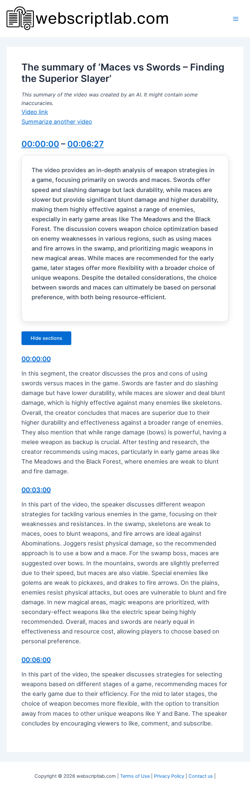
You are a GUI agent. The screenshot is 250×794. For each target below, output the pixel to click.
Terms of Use (135, 776)
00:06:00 (36, 660)
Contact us (200, 776)
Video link (34, 112)
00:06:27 (85, 144)
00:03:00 (36, 490)
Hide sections (46, 338)
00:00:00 (40, 144)
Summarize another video (56, 121)
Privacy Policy (169, 776)
